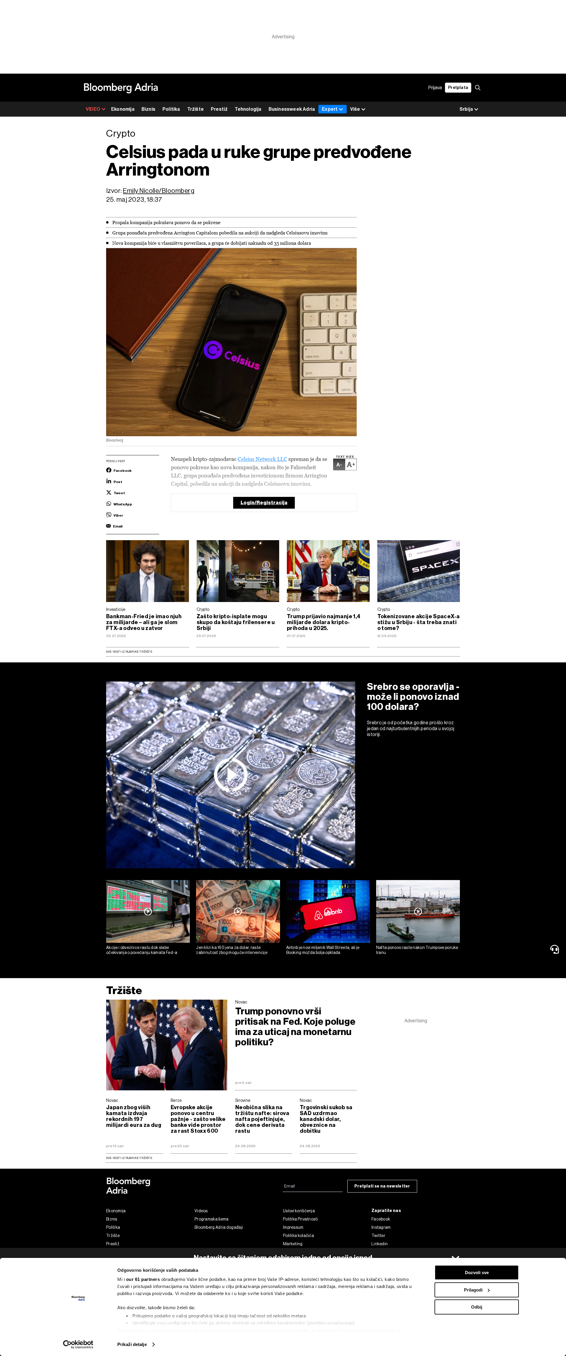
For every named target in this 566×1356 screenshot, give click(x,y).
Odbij (476, 1306)
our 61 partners (143, 1279)
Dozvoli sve (477, 1272)
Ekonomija (122, 109)
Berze (176, 1100)
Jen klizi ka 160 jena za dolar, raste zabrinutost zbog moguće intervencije (231, 950)
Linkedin (379, 1243)
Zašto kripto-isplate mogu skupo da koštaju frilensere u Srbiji (236, 622)
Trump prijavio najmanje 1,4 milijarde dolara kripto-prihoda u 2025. (324, 622)
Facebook (380, 1219)
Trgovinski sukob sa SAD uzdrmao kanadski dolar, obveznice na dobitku (326, 1119)
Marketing (293, 1243)
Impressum (293, 1227)
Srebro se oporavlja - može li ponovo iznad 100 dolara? (413, 697)
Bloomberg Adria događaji (219, 1227)
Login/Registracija (264, 502)
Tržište (195, 109)
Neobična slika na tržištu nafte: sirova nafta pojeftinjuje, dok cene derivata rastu (262, 1119)
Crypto (203, 609)
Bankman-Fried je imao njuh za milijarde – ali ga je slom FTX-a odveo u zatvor (144, 622)
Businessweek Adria (292, 109)
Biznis (148, 109)
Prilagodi (473, 1289)
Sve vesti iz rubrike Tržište (129, 651)
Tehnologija (248, 109)
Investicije (115, 609)
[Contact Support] (555, 949)
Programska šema (212, 1219)
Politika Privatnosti (300, 1219)
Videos (201, 1210)
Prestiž (219, 109)
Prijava (435, 87)
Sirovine (242, 1100)
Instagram (381, 1227)
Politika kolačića (298, 1235)
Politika (171, 109)
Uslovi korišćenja (299, 1210)
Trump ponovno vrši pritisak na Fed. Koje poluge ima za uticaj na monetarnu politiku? (295, 1026)
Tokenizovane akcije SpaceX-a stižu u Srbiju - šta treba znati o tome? (418, 622)
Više (355, 109)
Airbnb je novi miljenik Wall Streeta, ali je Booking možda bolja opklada (323, 950)
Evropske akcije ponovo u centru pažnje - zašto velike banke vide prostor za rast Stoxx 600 (198, 1119)
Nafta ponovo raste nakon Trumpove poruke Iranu (417, 950)
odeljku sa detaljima (316, 1331)
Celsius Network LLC (262, 459)
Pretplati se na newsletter (382, 1186)
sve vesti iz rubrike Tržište (129, 1158)
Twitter (378, 1235)
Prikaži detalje (132, 1344)
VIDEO (93, 109)
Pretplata (458, 87)
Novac (241, 1002)
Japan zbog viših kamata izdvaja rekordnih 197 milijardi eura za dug (133, 1116)
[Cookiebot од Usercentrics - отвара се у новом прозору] (78, 1344)
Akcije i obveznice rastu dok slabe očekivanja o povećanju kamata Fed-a (141, 950)
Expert (330, 109)
